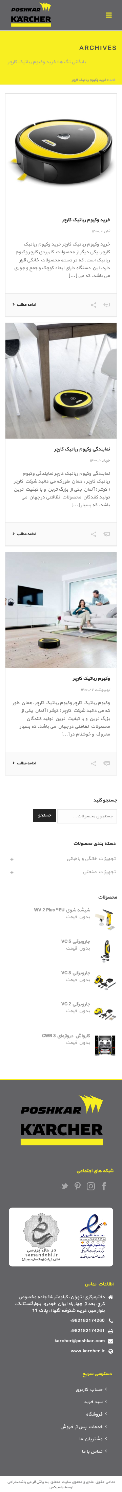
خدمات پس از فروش (81, 1426)
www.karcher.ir (88, 1351)
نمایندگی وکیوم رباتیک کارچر (82, 449)
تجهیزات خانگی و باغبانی (91, 858)
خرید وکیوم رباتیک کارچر (86, 220)
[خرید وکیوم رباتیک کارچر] (61, 151)
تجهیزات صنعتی (99, 872)
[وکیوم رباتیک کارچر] (61, 610)
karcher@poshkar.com (80, 1341)
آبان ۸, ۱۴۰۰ (101, 231)
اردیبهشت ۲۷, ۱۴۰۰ (95, 690)
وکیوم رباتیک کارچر (91, 678)
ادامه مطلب (26, 305)
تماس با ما (92, 1451)
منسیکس (56, 1487)
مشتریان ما (90, 1439)
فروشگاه (94, 1414)
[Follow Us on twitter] (64, 1187)
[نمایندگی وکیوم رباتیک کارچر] (61, 381)
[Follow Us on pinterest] (78, 1187)
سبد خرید (92, 1401)
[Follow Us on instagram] (91, 1187)
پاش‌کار (38, 1482)
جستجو (44, 815)
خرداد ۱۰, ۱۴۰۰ (99, 461)
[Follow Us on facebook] (104, 1187)
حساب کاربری (88, 1389)
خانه (112, 80)
